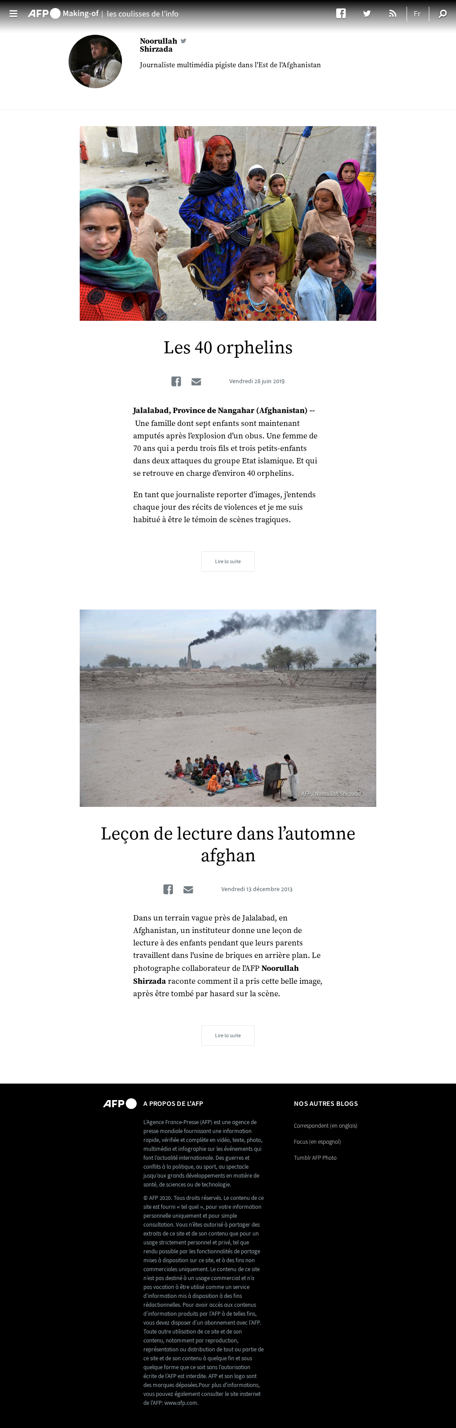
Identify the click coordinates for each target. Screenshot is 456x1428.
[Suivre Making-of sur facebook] (345, 13)
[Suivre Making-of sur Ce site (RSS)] (393, 13)
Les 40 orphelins (228, 348)
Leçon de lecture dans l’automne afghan (228, 845)
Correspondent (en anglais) (326, 1125)
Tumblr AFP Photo (315, 1157)
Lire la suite (228, 561)
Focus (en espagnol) (317, 1141)
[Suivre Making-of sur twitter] (371, 13)
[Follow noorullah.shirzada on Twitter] (183, 41)
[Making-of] (63, 9)
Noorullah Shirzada (158, 45)
